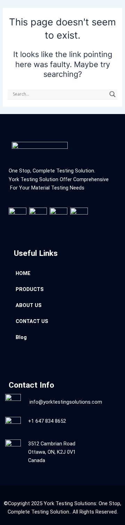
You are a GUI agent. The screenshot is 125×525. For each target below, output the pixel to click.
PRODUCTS (30, 289)
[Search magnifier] (112, 94)
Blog (21, 337)
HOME (23, 273)
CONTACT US (32, 321)
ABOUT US (29, 305)
